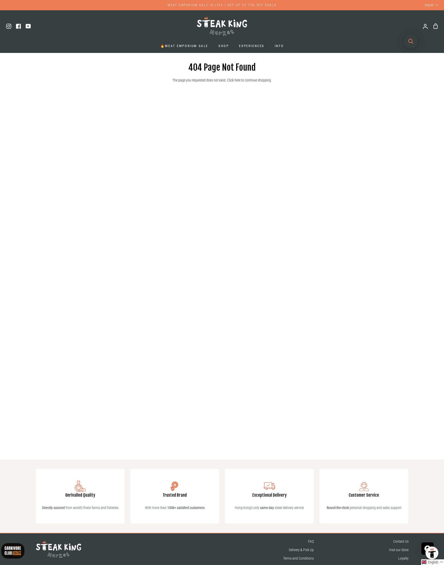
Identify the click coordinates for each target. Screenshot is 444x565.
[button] (432, 562)
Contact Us (401, 541)
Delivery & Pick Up (301, 550)
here (237, 80)
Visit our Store (399, 550)
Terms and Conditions (298, 558)
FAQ (311, 541)
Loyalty (403, 558)
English (429, 5)
